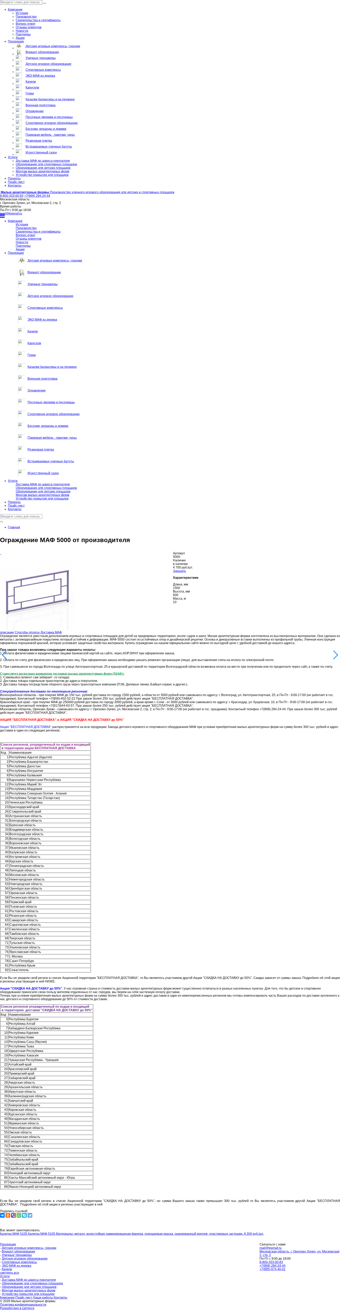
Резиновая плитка (39, 140)
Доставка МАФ (51, 632)
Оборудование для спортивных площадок (46, 164)
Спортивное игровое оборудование (52, 123)
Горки (30, 93)
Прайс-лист (16, 182)
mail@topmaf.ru (11, 213)
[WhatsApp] (19, 1215)
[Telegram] (30, 1215)
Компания (15, 9)
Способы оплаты (27, 632)
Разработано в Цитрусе (17, 1308)
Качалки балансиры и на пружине (50, 99)
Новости (22, 30)
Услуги (13, 157)
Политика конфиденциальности (23, 1304)
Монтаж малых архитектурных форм (42, 171)
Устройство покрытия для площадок (42, 175)
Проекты (14, 178)
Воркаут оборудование (42, 52)
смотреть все (9, 1272)
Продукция (16, 41)
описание (7, 632)
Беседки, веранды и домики (46, 129)
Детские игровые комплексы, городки (53, 46)
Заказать (179, 571)
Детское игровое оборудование (48, 64)
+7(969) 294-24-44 (37, 195)
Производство (26, 16)
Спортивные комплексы (43, 69)
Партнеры (23, 34)
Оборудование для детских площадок (43, 167)
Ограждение (35, 111)
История (22, 13)
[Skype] (24, 1215)
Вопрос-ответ (25, 23)
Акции (20, 38)
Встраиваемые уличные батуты (49, 146)
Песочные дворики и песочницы (49, 117)
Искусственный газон (41, 152)
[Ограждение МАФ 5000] (0, 553)
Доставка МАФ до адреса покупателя (43, 160)
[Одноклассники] (8, 1215)
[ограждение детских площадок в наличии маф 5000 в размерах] (1, 553)
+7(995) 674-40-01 (272, 1269)
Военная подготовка (40, 105)
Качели (31, 81)
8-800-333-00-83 (11, 195)
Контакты (14, 185)
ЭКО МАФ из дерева (40, 75)
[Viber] (13, 1215)
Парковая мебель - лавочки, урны (50, 134)
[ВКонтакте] (2, 1215)
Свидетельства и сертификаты (38, 20)
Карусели (32, 87)
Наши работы (43, 1297)
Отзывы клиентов (29, 27)
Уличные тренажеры (41, 58)
